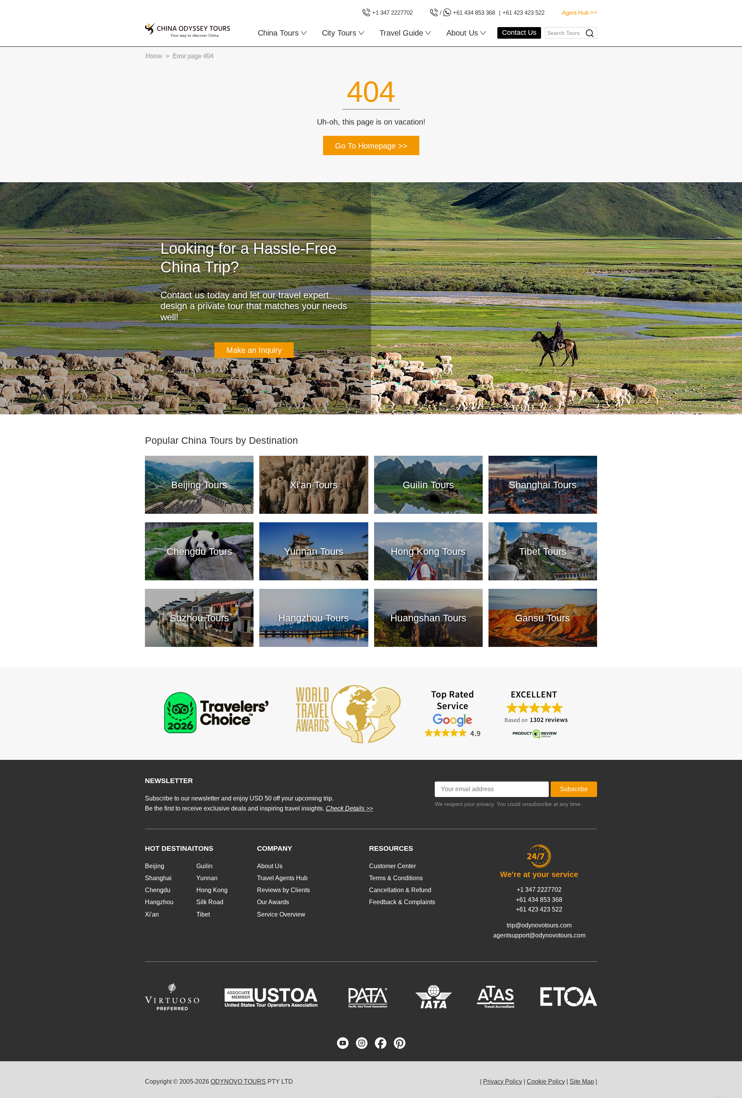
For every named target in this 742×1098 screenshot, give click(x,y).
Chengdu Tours (199, 551)
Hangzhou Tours (313, 617)
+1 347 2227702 (539, 889)
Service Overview (281, 914)
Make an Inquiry (254, 350)
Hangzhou (159, 902)
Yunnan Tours (314, 551)
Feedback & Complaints (402, 902)
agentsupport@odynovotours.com (539, 935)
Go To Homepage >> (371, 146)
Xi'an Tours (314, 484)
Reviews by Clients (283, 890)
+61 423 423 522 (539, 909)
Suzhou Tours (199, 617)
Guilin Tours (428, 484)
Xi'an (152, 914)
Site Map (582, 1081)
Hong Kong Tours (428, 551)
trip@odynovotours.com (539, 925)
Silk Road (209, 902)
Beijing (154, 866)
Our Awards (273, 902)
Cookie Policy (546, 1081)
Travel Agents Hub (282, 878)
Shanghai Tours (543, 484)
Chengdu (157, 890)
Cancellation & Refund (400, 890)
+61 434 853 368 (539, 899)
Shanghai (158, 878)
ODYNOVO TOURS (238, 1081)
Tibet (203, 914)
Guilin (204, 866)
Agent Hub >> (579, 12)
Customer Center (392, 866)
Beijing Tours (199, 484)
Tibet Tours (543, 551)
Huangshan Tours (428, 617)
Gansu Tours (542, 617)
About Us (270, 866)
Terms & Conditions (396, 878)
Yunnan (207, 878)
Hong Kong (212, 890)
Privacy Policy (502, 1081)
